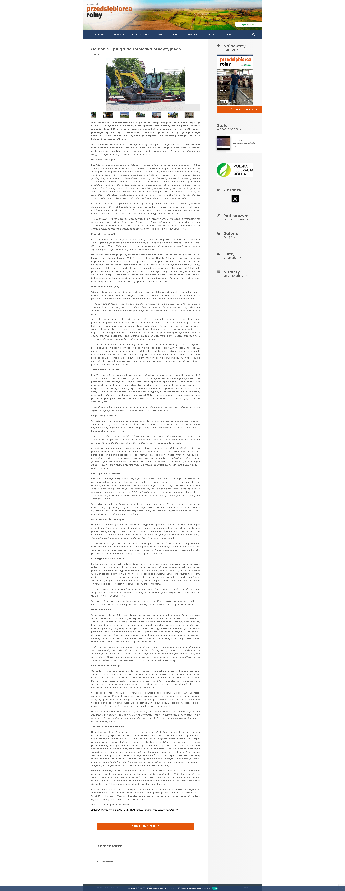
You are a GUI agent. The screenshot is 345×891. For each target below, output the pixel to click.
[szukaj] (253, 34)
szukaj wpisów (249, 34)
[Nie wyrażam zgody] (343, 888)
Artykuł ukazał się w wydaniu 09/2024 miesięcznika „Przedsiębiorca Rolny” (134, 810)
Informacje (119, 34)
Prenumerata (194, 34)
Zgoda (215, 888)
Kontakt (227, 34)
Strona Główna (97, 34)
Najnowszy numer (140, 34)
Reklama (211, 34)
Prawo (160, 34)
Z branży (175, 34)
